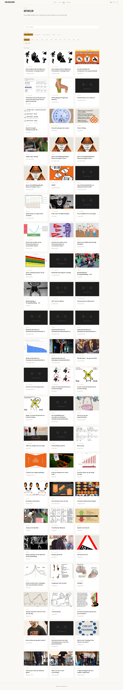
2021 (51, 39)
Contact (68, 2)
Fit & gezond (38, 34)
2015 (73, 39)
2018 (60, 39)
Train (59, 34)
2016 (69, 39)
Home (55, 2)
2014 (78, 39)
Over (59, 2)
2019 (56, 39)
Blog (63, 2)
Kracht (53, 34)
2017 (65, 39)
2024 (42, 39)
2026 (32, 39)
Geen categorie (46, 34)
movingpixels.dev (63, 686)
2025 (37, 39)
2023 (46, 39)
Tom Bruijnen (10, 2)
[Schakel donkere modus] (117, 2)
